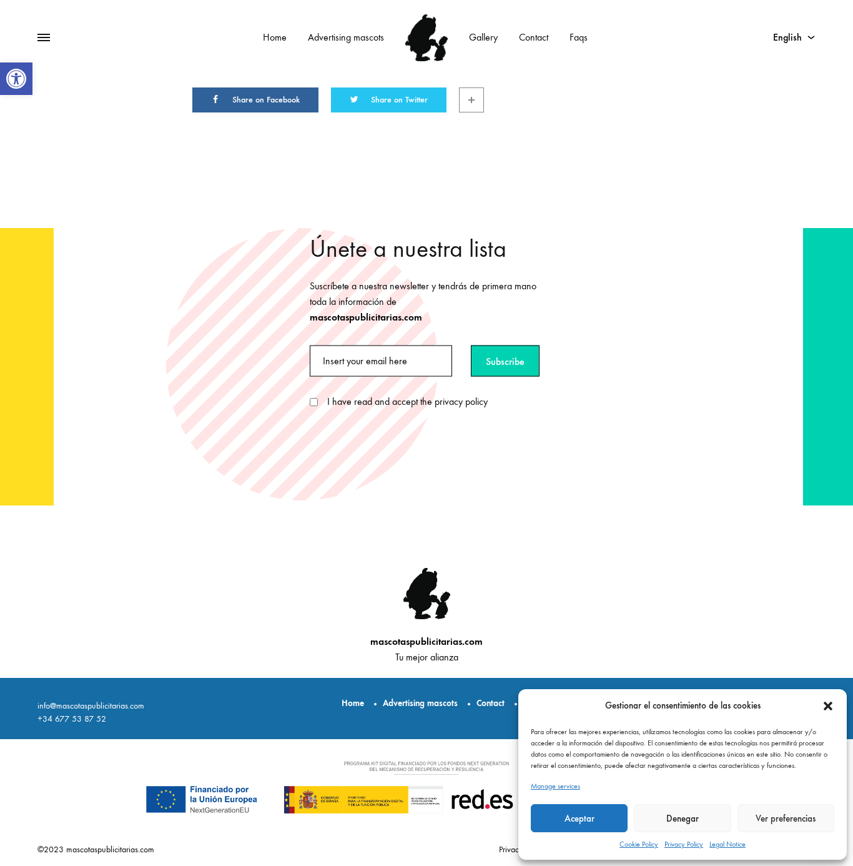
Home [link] (275, 37)
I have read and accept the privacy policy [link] (407, 401)
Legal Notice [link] (727, 844)
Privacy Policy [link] (683, 844)
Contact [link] (533, 37)
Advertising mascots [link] (346, 37)
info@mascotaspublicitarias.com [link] (90, 705)
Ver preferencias (786, 818)
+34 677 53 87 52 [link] (71, 719)
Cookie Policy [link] (638, 844)
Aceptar (579, 818)
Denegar (682, 818)
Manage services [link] (555, 786)
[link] (16, 78)
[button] (828, 706)
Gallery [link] (483, 37)
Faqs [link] (578, 37)
